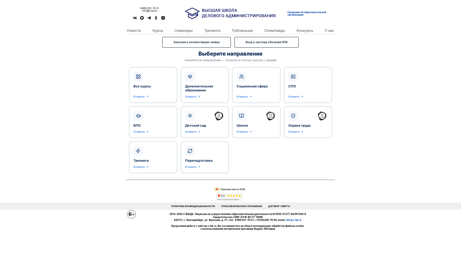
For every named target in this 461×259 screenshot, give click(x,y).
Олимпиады (275, 30)
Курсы (158, 30)
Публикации (242, 30)
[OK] (156, 19)
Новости (134, 30)
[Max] (142, 19)
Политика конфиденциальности (193, 206)
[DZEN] (163, 19)
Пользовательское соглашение (241, 206)
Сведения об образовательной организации (306, 13)
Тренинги (212, 30)
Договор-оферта (279, 206)
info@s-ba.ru (293, 220)
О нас (329, 30)
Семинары (184, 30)
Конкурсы (305, 30)
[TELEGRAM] (149, 19)
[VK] (135, 19)
